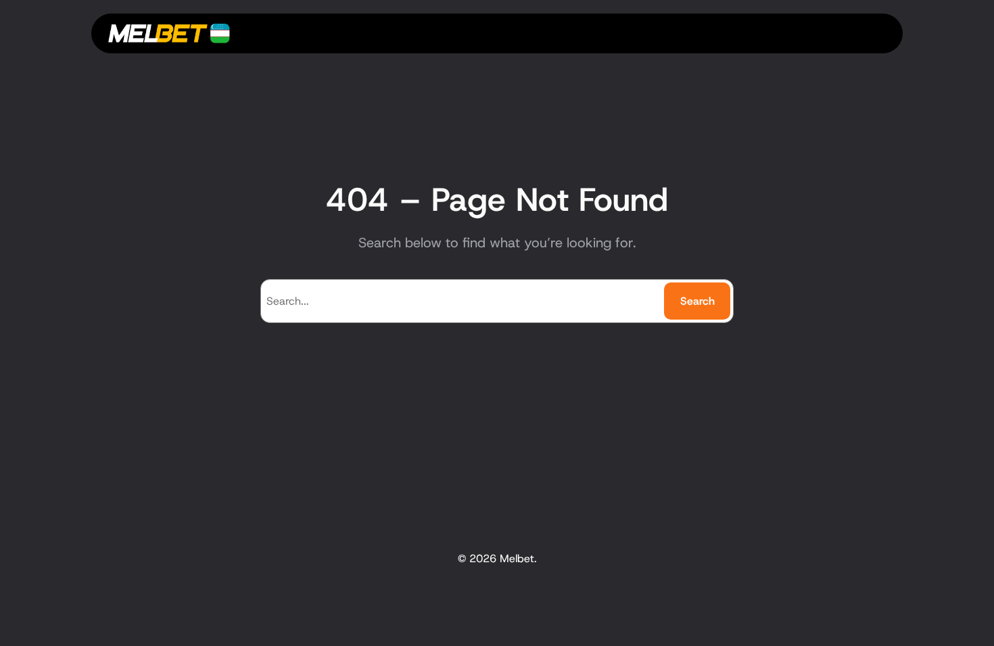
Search (697, 301)
